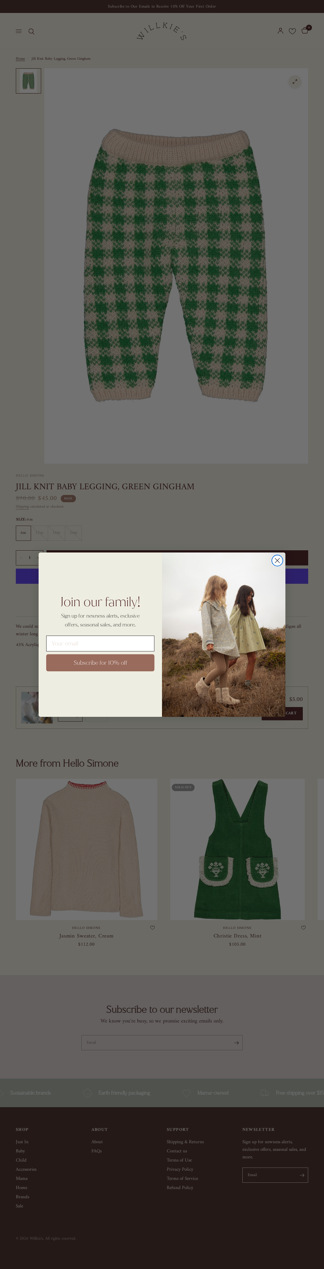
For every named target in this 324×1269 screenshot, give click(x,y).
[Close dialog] (277, 560)
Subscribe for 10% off (100, 663)
